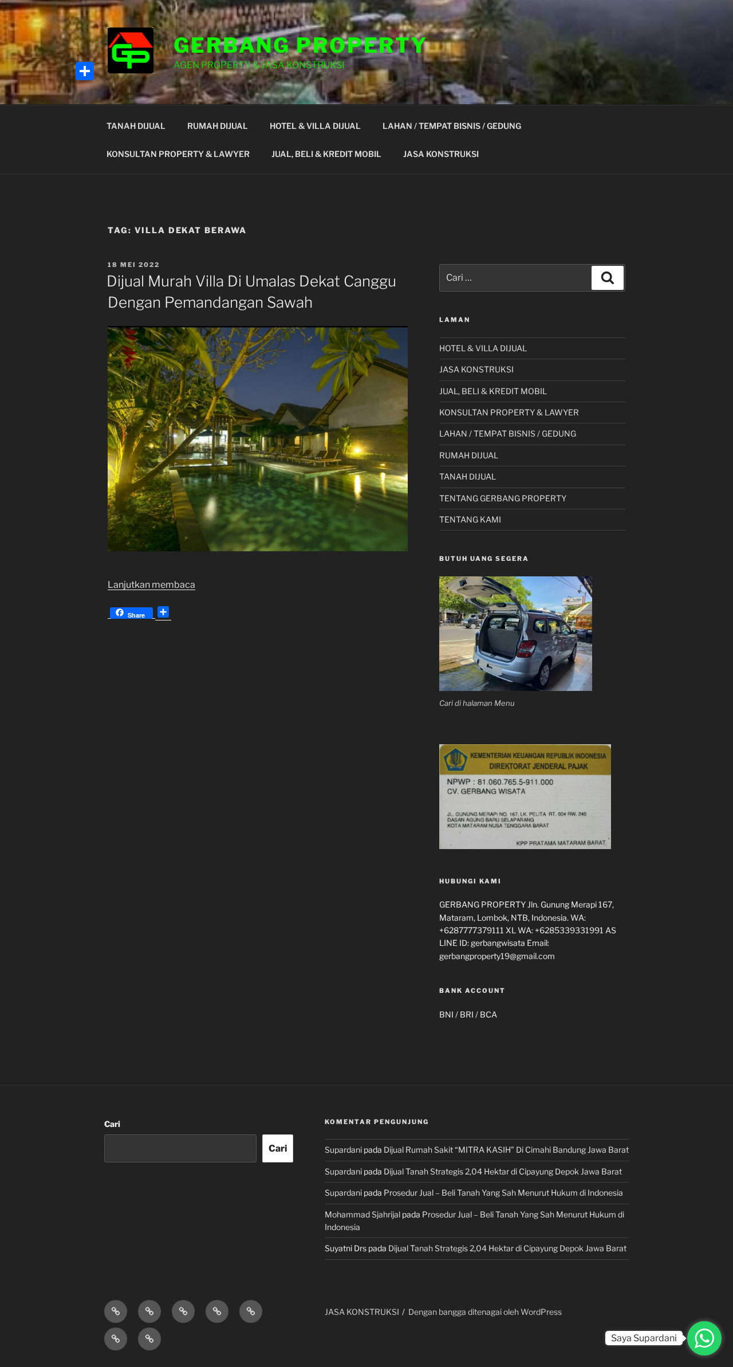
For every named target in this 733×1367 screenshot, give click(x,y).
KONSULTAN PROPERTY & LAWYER (178, 154)
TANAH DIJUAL (136, 126)
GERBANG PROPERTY (301, 45)
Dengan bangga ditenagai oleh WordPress (485, 1312)
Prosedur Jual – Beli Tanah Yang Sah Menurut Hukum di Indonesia (503, 1192)
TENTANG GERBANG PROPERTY (502, 498)
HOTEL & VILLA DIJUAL (315, 126)
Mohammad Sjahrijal (362, 1214)
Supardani (343, 1149)
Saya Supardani (644, 1338)
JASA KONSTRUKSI (441, 154)
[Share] (84, 71)
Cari (112, 1124)
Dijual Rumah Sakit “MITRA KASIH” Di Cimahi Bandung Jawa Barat (506, 1149)
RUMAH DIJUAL (217, 126)
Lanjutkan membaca (151, 584)
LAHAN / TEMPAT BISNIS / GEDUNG (452, 126)
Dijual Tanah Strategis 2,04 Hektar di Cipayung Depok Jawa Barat (503, 1171)
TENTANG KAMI (470, 519)
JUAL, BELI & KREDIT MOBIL (326, 154)
